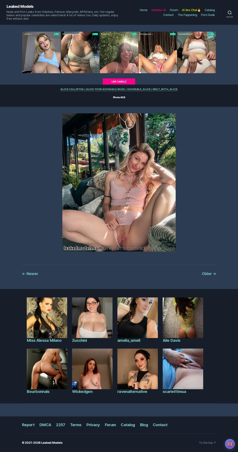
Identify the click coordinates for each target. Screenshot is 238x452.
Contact (168, 15)
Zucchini (79, 340)
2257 (60, 424)
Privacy (93, 424)
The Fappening (187, 15)
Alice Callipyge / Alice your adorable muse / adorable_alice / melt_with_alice (118, 89)
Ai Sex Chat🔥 (191, 10)
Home (143, 10)
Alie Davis (171, 340)
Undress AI (159, 10)
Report (28, 424)
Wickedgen (82, 391)
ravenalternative (132, 391)
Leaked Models (20, 6)
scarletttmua (174, 391)
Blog (144, 424)
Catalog (210, 10)
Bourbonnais (38, 391)
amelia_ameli (128, 340)
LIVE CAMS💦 (119, 81)
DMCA (45, 424)
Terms (76, 424)
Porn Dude (208, 15)
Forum (174, 10)
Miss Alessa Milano (44, 340)
